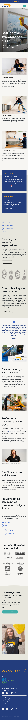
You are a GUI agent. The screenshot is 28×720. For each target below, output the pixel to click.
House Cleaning (6, 698)
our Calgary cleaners (11, 431)
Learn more (7, 311)
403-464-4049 (15, 1)
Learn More (7, 262)
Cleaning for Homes (8, 77)
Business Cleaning (6, 702)
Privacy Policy (16, 716)
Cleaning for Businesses (9, 151)
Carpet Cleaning (7, 115)
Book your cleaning (10, 612)
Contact (4, 704)
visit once (9, 383)
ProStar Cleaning (7, 5)
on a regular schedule (19, 383)
